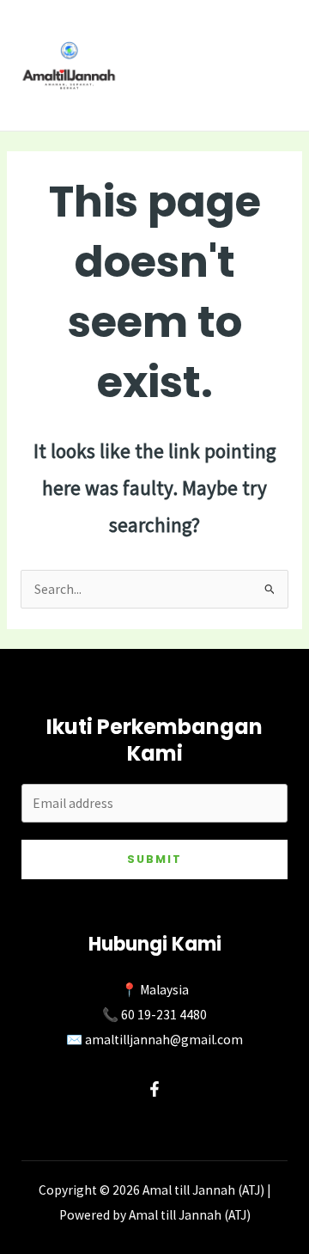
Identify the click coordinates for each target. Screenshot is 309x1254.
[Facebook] (154, 1089)
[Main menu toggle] (273, 64)
